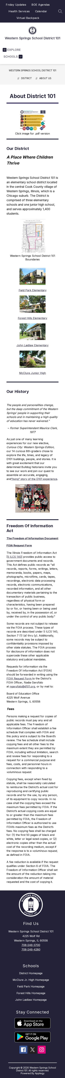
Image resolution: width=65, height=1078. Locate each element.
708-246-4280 (31, 949)
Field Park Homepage (30, 986)
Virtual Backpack (27, 18)
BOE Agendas (41, 4)
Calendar (41, 11)
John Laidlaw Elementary (32, 345)
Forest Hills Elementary (32, 318)
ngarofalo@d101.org (22, 686)
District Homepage (30, 973)
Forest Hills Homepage (30, 993)
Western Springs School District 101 (32, 70)
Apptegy (39, 1073)
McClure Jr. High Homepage (31, 979)
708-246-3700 (31, 945)
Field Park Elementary (32, 290)
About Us (45, 78)
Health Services (19, 11)
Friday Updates (16, 4)
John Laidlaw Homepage (31, 999)
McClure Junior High (32, 373)
